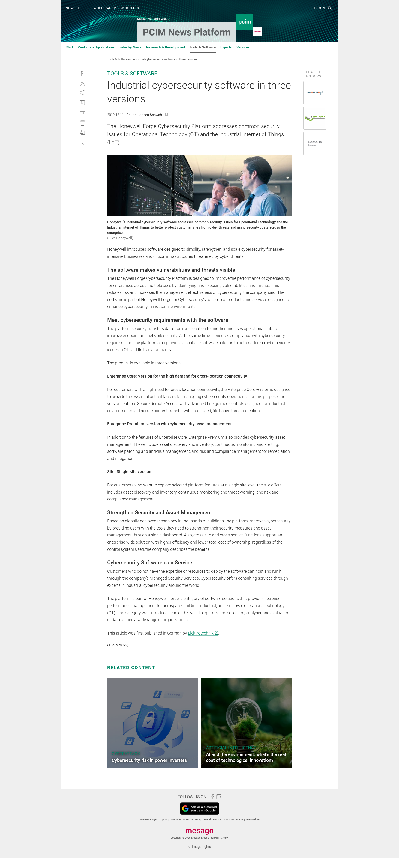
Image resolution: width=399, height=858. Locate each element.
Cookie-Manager (148, 819)
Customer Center (180, 819)
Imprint (163, 819)
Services (243, 47)
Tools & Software (203, 47)
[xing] (82, 93)
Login (319, 8)
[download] (82, 132)
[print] (82, 122)
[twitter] (82, 83)
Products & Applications (96, 47)
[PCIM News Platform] (69, 47)
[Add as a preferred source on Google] (199, 808)
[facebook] (82, 73)
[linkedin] (82, 103)
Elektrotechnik (201, 633)
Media (240, 819)
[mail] (82, 113)
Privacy (195, 819)
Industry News (130, 47)
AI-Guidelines (253, 819)
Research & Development (165, 47)
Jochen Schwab (150, 115)
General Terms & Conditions (218, 819)
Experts (226, 47)
